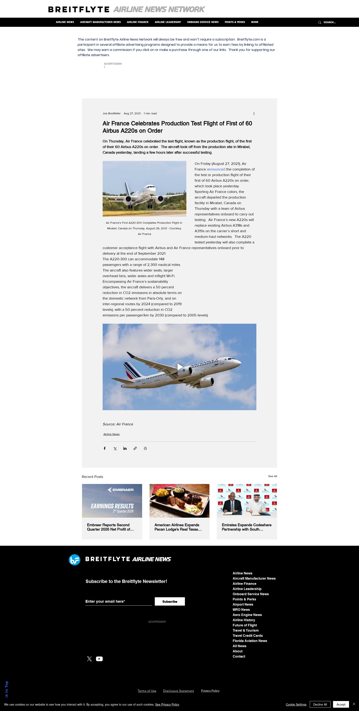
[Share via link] (135, 448)
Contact (239, 656)
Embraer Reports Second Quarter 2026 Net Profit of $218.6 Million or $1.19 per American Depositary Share (110, 527)
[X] (89, 659)
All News (239, 646)
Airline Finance (244, 584)
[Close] (354, 704)
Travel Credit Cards (248, 636)
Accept (341, 704)
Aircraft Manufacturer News (254, 578)
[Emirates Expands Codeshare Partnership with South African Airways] (247, 501)
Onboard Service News (251, 594)
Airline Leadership (247, 589)
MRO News (241, 610)
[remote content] (224, 282)
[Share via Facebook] (105, 448)
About (237, 651)
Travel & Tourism (246, 630)
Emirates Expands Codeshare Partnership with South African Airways (247, 527)
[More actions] (253, 113)
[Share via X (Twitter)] (115, 448)
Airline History (244, 620)
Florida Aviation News (250, 641)
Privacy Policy (210, 690)
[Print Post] (145, 448)
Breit (96, 559)
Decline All (320, 704)
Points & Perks (244, 599)
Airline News (111, 434)
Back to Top (7, 692)
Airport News (243, 604)
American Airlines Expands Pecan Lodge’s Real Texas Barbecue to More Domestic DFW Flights (178, 527)
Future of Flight (245, 625)
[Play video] (179, 367)
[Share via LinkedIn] (125, 448)
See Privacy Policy (167, 704)
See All (272, 476)
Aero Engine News (247, 615)
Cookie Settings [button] (296, 704)
